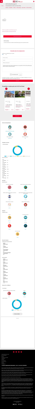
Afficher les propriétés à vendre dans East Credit (9, 31)
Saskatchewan (22, 367)
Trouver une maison (3, 367)
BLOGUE (2, 356)
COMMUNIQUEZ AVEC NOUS (5, 354)
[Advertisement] (17, 333)
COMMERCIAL (3, 358)
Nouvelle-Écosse (12, 368)
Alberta (11, 367)
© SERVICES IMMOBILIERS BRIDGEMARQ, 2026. (9, 365)
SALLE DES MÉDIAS (3, 355)
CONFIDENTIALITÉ (3, 361)
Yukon (20, 368)
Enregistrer (7, 109)
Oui (6, 54)
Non (3, 54)
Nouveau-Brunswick (27, 367)
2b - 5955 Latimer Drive (29, 105)
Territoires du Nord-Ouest (7, 368)
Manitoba (19, 367)
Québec (9, 367)
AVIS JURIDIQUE (3, 360)
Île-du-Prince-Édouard (17, 368)
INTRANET (2, 359)
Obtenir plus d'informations (17, 36)
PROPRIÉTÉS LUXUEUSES (4, 357)
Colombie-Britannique (15, 367)
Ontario (7, 367)
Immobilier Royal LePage (18, 1)
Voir (12, 109)
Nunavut (23, 368)
